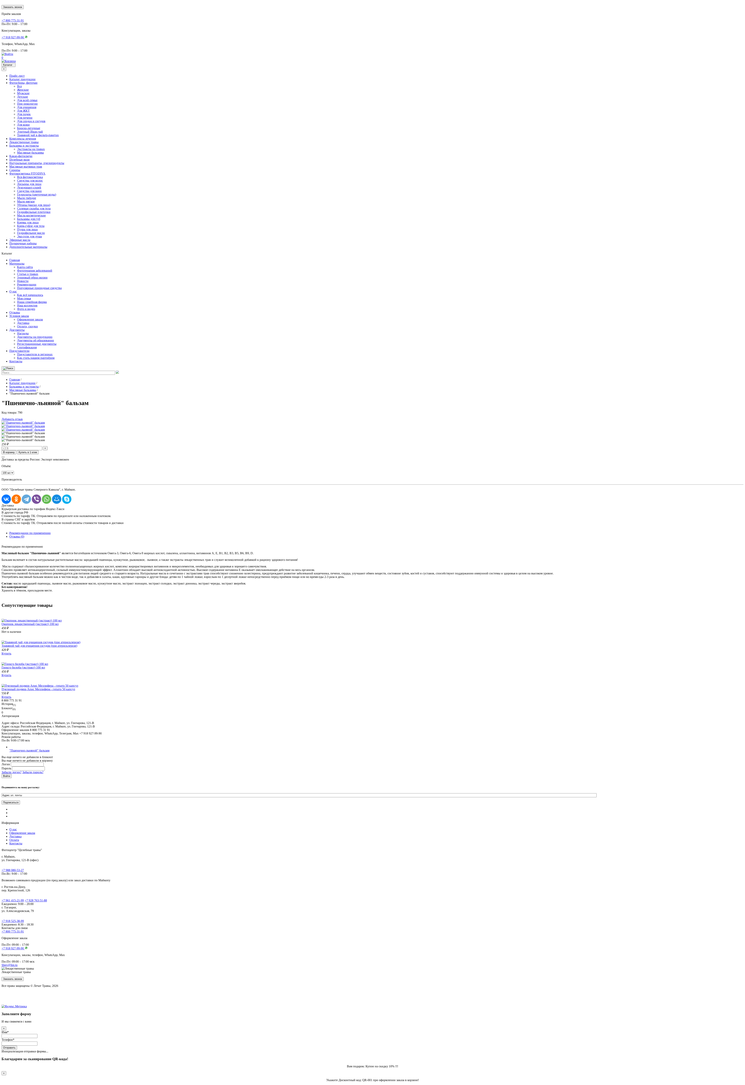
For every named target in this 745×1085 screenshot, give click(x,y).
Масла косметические (31, 215)
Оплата (14, 840)
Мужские (23, 93)
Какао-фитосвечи (20, 156)
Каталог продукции (22, 79)
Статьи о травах (27, 274)
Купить (6, 653)
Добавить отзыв (12, 419)
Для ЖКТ (23, 110)
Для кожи (23, 124)
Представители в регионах (35, 354)
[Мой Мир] (56, 499)
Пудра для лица (27, 229)
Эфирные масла (19, 240)
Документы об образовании (35, 340)
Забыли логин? (12, 772)
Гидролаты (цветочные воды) (36, 194)
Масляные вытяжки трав (25, 166)
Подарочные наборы (23, 243)
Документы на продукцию (34, 337)
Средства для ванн (29, 191)
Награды (23, 333)
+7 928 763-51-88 (36, 900)
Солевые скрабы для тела (34, 208)
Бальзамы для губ (28, 219)
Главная (14, 260)
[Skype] (66, 499)
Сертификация (27, 347)
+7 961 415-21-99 (13, 900)
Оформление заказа (30, 319)
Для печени (24, 117)
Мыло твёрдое (26, 198)
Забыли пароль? (32, 772)
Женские (23, 89)
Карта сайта (25, 267)
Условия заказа (19, 316)
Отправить (9, 1047)
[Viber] (36, 499)
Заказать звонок (12, 7)
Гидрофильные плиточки (33, 212)
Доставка (23, 323)
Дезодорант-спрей (29, 187)
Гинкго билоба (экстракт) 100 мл (23, 667)
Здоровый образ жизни (32, 277)
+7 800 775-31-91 (13, 931)
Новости (23, 281)
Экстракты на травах (31, 149)
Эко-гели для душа (29, 236)
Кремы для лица (28, 222)
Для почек (24, 114)
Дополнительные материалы (28, 247)
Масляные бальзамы (30, 152)
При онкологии (27, 103)
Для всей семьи (27, 100)
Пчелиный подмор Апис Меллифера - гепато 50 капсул (38, 689)
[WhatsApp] (46, 499)
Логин (6, 764)
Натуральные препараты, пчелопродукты (36, 163)
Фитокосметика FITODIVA (27, 173)
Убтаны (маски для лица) (33, 205)
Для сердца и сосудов (31, 121)
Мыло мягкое (26, 201)
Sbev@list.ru (9, 965)
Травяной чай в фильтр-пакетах (38, 135)
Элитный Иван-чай (30, 131)
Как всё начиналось (30, 295)
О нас (13, 291)
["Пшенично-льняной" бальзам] (23, 422)
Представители (19, 350)
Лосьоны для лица (29, 184)
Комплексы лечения (22, 138)
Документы (17, 330)
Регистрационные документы (36, 344)
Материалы (16, 263)
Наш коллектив (27, 305)
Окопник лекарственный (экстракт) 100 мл (30, 624)
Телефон (8, 1039)
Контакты (15, 361)
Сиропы (14, 170)
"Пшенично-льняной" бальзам (29, 750)
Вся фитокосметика (30, 177)
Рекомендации (26, 284)
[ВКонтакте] (6, 499)
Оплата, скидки (27, 326)
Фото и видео (26, 309)
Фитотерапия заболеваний (34, 270)
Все (19, 86)
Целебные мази (19, 159)
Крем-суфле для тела (30, 226)
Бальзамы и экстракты (24, 145)
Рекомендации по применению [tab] (30, 533)
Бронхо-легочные (28, 128)
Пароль (6, 768)
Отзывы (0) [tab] (16, 536)
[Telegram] (26, 499)
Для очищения (26, 107)
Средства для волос (30, 180)
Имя (5, 1032)
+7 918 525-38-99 (13, 921)
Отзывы (14, 312)
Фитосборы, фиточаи (23, 82)
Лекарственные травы (24, 142)
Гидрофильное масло (31, 233)
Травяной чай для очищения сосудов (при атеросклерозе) (39, 645)
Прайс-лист (17, 75)
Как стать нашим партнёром (36, 357)
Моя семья (24, 298)
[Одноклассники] (16, 499)
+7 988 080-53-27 (13, 870)
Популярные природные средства (39, 288)
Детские (22, 96)
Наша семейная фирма (32, 302)
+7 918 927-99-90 (13, 948)
